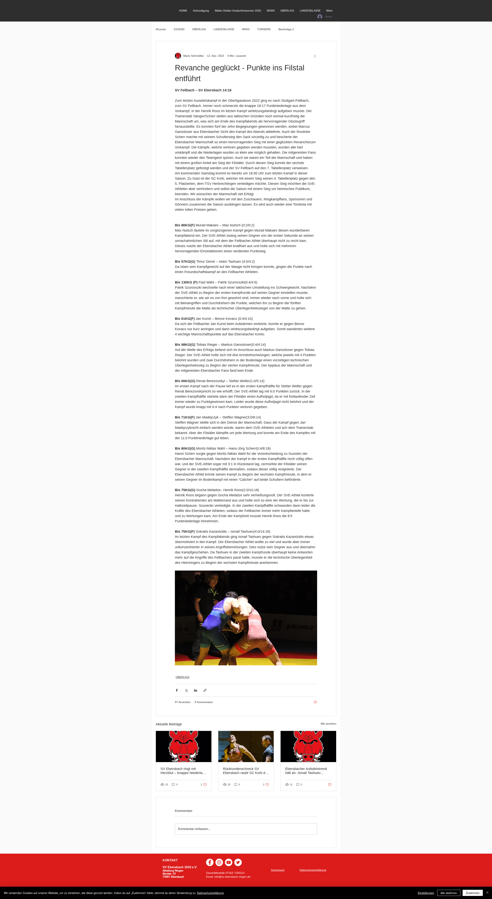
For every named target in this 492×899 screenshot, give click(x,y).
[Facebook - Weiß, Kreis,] (210, 862)
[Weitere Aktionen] (314, 55)
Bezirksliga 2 (286, 29)
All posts (161, 29)
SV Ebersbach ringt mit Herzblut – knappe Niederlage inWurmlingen (183, 771)
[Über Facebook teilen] (177, 690)
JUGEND (179, 29)
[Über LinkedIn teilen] (195, 690)
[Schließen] (487, 893)
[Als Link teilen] (205, 690)
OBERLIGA (199, 29)
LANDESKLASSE (224, 29)
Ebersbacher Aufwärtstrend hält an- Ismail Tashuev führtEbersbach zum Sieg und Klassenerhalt (308, 771)
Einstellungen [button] (426, 893)
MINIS (245, 29)
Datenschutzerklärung (210, 893)
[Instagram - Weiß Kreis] (219, 862)
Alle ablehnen (448, 893)
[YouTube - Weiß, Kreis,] (228, 862)
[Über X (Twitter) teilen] (186, 690)
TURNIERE (264, 29)
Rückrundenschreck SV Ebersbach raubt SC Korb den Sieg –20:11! (246, 771)
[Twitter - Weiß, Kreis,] (238, 862)
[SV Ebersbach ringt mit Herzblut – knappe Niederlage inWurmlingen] (183, 746)
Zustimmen (473, 893)
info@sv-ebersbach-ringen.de (232, 876)
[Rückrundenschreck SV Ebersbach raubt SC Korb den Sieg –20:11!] (246, 746)
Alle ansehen (328, 723)
